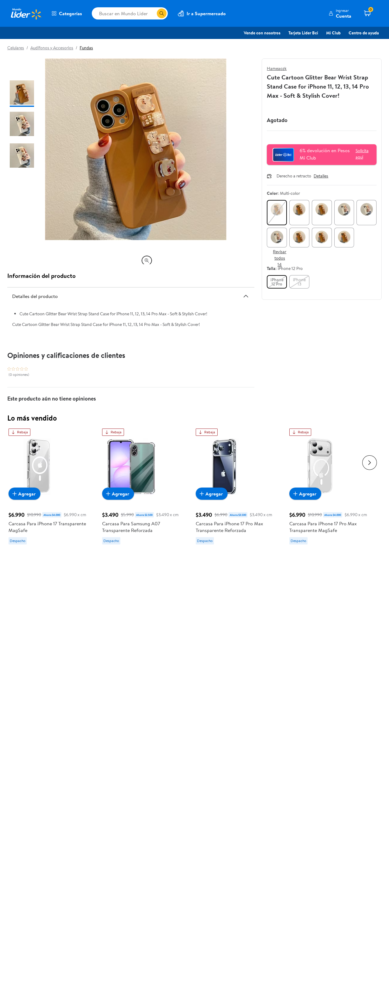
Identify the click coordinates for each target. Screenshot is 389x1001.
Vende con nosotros (262, 33)
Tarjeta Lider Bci (303, 33)
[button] (340, 13)
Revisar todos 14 (279, 258)
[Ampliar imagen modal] (147, 260)
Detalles (321, 176)
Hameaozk (277, 68)
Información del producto (41, 275)
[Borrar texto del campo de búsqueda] (152, 13)
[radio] (277, 212)
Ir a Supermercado (206, 13)
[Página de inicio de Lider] (26, 13)
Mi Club (333, 33)
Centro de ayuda (364, 33)
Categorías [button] (70, 13)
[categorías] (162, 13)
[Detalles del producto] (246, 296)
